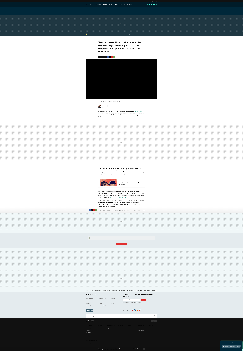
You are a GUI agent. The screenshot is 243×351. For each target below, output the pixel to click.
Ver (122, 244)
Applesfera (88, 330)
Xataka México (88, 342)
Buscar (154, 316)
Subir (153, 321)
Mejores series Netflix (130, 290)
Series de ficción (110, 210)
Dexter (116, 210)
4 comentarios (103, 56)
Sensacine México (110, 342)
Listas (112, 301)
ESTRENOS (98, 4)
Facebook (149, 4)
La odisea (97, 34)
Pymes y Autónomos (152, 328)
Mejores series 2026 (97, 290)
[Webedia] (154, 1)
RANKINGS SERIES (128, 4)
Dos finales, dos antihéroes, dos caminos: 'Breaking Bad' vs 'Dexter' (131, 183)
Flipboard (152, 4)
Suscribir (143, 299)
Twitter (156, 4)
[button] (105, 106)
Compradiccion (141, 330)
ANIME (110, 4)
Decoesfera (140, 328)
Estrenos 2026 (114, 290)
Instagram (147, 4)
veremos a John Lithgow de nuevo (119, 197)
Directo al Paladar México (121, 343)
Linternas (112, 305)
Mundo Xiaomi (89, 334)
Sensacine (109, 327)
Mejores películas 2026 (106, 290)
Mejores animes (139, 290)
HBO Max (112, 303)
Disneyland (134, 34)
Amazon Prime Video (102, 298)
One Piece (106, 34)
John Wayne (128, 34)
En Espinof (120, 181)
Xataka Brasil (88, 343)
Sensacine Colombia (110, 343)
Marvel (116, 34)
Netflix (100, 301)
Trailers (104, 210)
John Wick (112, 34)
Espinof (108, 328)
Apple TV (88, 303)
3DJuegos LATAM (99, 342)
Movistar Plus (89, 301)
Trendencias (140, 327)
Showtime (129, 210)
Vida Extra (98, 328)
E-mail (114, 57)
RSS (137, 310)
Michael (101, 34)
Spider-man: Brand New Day (103, 306)
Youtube (154, 4)
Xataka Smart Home (89, 332)
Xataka (87, 327)
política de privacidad (137, 302)
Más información (121, 349)
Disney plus (113, 298)
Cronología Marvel (147, 290)
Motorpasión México (131, 342)
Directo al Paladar (121, 327)
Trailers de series (136, 210)
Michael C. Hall (122, 210)
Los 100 (143, 34)
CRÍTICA (91, 4)
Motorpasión (130, 327)
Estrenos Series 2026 (122, 290)
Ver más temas (90, 310)
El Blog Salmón (151, 327)
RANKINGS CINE (118, 4)
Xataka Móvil (88, 328)
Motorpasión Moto (131, 328)
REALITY (105, 4)
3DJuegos (98, 327)
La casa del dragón (90, 305)
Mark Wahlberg (122, 34)
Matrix (139, 34)
